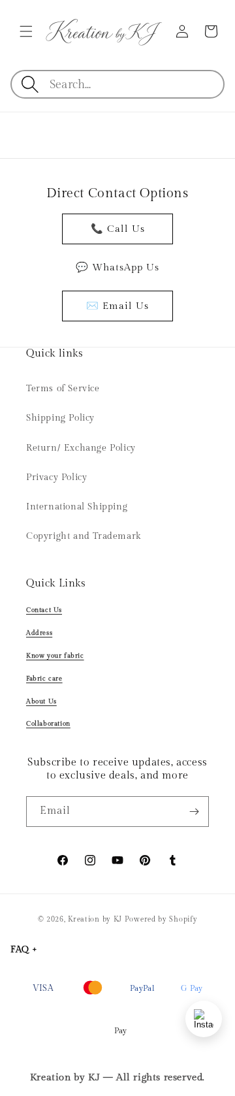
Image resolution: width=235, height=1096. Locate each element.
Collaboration (48, 724)
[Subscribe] (194, 811)
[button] (26, 31)
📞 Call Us (118, 228)
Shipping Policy (60, 418)
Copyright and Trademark (83, 536)
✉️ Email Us (117, 306)
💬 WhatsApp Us (117, 267)
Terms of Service (63, 388)
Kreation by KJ (95, 919)
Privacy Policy (56, 477)
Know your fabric (55, 656)
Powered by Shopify (161, 919)
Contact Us (44, 610)
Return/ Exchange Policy (81, 448)
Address (39, 633)
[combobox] (135, 84)
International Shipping (76, 507)
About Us (41, 701)
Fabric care (44, 679)
